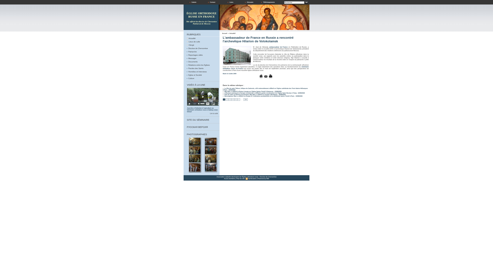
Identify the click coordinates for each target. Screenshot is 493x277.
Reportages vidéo (195, 55)
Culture (191, 78)
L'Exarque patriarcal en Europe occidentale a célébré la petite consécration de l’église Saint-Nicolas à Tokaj (260, 93)
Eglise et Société (195, 75)
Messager (192, 58)
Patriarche (192, 52)
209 (245, 99)
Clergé (191, 45)
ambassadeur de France (278, 47)
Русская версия (197, 127)
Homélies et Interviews (197, 72)
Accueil (224, 33)
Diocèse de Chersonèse (198, 48)
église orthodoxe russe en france (202, 15)
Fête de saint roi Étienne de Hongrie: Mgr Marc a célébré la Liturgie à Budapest (250, 94)
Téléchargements (269, 2)
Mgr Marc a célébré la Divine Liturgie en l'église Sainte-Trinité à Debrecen (248, 91)
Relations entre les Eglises (199, 65)
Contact (212, 2)
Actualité (192, 38)
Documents (193, 62)
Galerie (193, 2)
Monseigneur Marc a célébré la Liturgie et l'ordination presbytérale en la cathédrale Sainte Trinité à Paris (259, 96)
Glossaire (249, 2)
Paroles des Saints (195, 68)
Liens (231, 2)
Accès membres (229, 179)
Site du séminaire (198, 120)
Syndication (252, 179)
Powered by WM (263, 179)
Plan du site (240, 179)
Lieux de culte (194, 42)
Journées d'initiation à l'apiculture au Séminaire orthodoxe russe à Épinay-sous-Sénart (202, 110)
